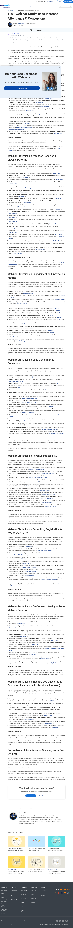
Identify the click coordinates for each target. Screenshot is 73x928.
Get (28, 96)
